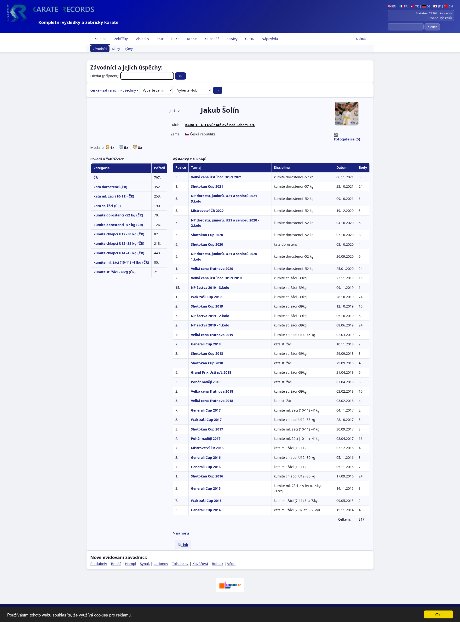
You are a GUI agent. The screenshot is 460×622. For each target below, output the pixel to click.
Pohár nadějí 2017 (205, 438)
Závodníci (100, 49)
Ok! (438, 614)
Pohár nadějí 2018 (205, 382)
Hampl (130, 563)
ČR (95, 177)
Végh (231, 563)
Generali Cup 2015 (206, 488)
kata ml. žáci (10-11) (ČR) (113, 196)
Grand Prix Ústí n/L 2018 (211, 372)
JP (439, 6)
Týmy (129, 49)
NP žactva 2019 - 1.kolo (210, 325)
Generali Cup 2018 (206, 344)
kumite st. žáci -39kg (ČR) (114, 272)
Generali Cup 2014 (206, 510)
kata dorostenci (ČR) (110, 187)
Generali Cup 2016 (206, 457)
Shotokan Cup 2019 (207, 306)
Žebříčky (120, 38)
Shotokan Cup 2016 (207, 476)
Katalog (100, 38)
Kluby (116, 49)
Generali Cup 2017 (206, 410)
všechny (129, 90)
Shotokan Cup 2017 (207, 429)
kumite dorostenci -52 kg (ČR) (118, 215)
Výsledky (141, 38)
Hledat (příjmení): (105, 75)
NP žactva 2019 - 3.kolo (210, 287)
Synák (145, 563)
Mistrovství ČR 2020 (207, 210)
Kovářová (200, 563)
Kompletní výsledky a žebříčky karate (78, 22)
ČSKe (174, 38)
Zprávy (231, 38)
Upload (361, 38)
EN (393, 6)
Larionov (161, 563)
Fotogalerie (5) (347, 139)
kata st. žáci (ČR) (107, 205)
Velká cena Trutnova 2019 (212, 334)
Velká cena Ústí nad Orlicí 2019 (216, 278)
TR (416, 6)
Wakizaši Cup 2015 (206, 500)
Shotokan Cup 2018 (207, 353)
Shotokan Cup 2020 (207, 235)
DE (428, 6)
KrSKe (191, 38)
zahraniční (111, 90)
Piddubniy (98, 563)
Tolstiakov (180, 563)
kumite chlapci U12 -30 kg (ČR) (118, 234)
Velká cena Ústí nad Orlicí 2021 (216, 177)
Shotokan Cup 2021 (207, 186)
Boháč (116, 563)
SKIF (160, 38)
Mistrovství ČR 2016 (207, 448)
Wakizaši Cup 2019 (206, 297)
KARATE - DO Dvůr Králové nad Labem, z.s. (220, 124)
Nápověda (269, 38)
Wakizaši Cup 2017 (206, 419)
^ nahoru (181, 533)
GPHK (249, 38)
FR (405, 6)
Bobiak (217, 563)
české (94, 90)
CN (450, 6)
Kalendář (211, 38)
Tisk (184, 544)
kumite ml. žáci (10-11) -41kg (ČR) (121, 262)
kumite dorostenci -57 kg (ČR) (118, 224)
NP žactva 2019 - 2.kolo (210, 316)
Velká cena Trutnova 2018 (212, 391)
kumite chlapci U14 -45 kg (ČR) (118, 253)
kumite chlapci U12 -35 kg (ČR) (118, 243)
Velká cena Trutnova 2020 (212, 268)
